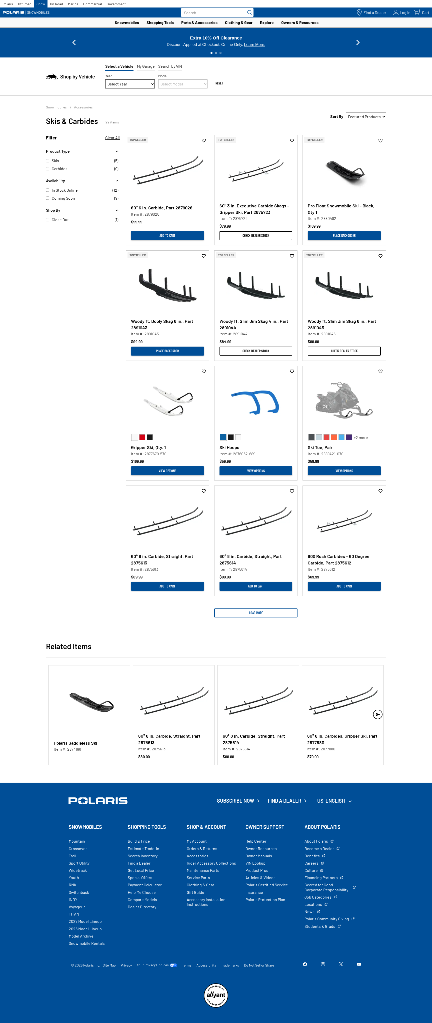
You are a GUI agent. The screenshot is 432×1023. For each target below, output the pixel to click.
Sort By (336, 116)
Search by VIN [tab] (170, 66)
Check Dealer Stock (255, 235)
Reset (219, 83)
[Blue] (223, 437)
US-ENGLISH (331, 801)
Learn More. (254, 44)
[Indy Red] (327, 437)
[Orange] (334, 437)
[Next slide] (358, 42)
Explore (267, 22)
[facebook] (305, 965)
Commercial (92, 4)
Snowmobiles (127, 22)
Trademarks (230, 965)
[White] (135, 437)
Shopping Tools (160, 22)
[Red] (142, 437)
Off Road (25, 4)
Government (116, 4)
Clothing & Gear (238, 22)
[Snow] (26, 12)
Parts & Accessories (199, 22)
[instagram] (323, 965)
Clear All (112, 137)
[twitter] (341, 965)
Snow (40, 4)
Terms (187, 965)
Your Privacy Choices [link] (153, 965)
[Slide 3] (221, 53)
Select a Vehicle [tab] (119, 66)
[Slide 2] (216, 53)
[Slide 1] (211, 53)
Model (162, 76)
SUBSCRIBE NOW (235, 801)
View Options (167, 471)
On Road (56, 4)
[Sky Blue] (341, 437)
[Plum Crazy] (349, 437)
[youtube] (359, 965)
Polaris (7, 4)
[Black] (150, 437)
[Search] (249, 12)
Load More (256, 613)
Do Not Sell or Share (259, 965)
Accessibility (206, 965)
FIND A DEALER (284, 801)
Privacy (126, 965)
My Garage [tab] (146, 66)
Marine (73, 4)
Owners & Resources (299, 22)
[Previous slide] (74, 42)
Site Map (109, 965)
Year (108, 76)
